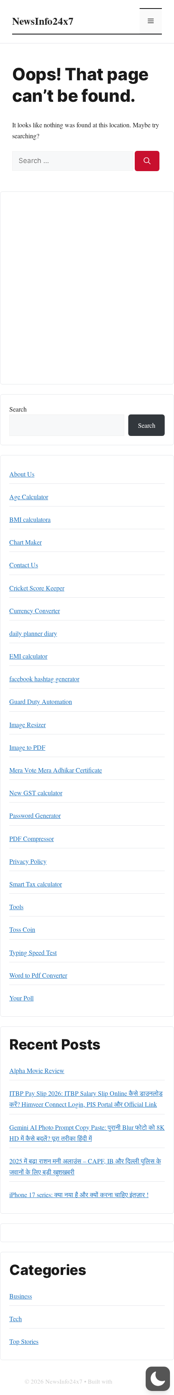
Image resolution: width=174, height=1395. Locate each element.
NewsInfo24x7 (43, 20)
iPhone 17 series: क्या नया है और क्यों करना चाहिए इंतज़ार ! (79, 1194)
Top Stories (23, 1341)
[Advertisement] (87, 288)
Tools (16, 906)
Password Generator (35, 815)
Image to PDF (27, 747)
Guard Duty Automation (40, 701)
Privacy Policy (28, 861)
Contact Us (23, 564)
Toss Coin (22, 929)
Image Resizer (27, 724)
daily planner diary (33, 633)
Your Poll (21, 998)
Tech (15, 1318)
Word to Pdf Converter (38, 975)
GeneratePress (132, 1381)
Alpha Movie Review (36, 1070)
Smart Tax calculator (35, 884)
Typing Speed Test (33, 952)
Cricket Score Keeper (36, 588)
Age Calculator (28, 496)
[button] (158, 1379)
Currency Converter (34, 610)
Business (20, 1296)
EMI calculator (28, 656)
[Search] (147, 161)
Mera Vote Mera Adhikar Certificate (55, 770)
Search (18, 409)
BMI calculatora (30, 519)
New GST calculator (35, 792)
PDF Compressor (31, 838)
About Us (21, 474)
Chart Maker (25, 542)
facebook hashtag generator (44, 678)
